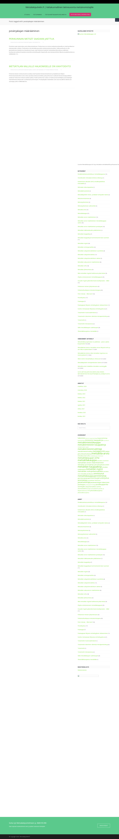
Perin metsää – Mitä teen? (85, 294)
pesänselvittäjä (84, 482)
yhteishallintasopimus (96, 490)
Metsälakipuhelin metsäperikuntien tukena (89, 362)
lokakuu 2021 (81, 401)
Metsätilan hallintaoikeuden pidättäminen (89, 230)
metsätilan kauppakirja (90, 466)
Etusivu (27, 14)
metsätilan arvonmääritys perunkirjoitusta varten (93, 465)
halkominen (81, 438)
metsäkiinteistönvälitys (85, 451)
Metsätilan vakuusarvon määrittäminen (89, 262)
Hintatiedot (104, 825)
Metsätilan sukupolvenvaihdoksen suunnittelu (90, 251)
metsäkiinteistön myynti (83, 447)
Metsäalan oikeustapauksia (85, 187)
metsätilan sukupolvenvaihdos (90, 471)
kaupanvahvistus (81, 440)
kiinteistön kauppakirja (94, 440)
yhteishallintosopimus (83, 492)
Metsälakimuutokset (83, 191)
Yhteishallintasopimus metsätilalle (87, 331)
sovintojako (81, 487)
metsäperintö (99, 451)
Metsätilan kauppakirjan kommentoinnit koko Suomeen (93, 238)
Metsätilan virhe (82, 266)
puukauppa (81, 484)
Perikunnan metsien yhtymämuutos (88, 286)
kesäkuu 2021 (81, 416)
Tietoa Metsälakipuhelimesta (55, 14)
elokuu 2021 (81, 409)
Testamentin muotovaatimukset (87, 312)
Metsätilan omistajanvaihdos (86, 247)
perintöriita (92, 478)
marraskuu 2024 (82, 390)
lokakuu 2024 (81, 394)
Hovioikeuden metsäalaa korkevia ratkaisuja (90, 178)
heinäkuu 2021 (82, 412)
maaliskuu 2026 (82, 386)
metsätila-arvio (100, 453)
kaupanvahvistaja (102, 438)
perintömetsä (100, 475)
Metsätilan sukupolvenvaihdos (86, 254)
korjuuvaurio (106, 440)
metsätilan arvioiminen (103, 460)
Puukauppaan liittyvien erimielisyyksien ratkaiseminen (93, 305)
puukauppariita (102, 484)
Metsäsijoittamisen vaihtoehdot (87, 206)
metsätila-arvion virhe (84, 456)
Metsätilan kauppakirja (84, 234)
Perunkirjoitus (36, 42)
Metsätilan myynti (83, 243)
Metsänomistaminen (83, 198)
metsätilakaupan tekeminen (96, 456)
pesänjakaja (82, 480)
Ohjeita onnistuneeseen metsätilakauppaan (90, 277)
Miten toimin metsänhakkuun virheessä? (89, 359)
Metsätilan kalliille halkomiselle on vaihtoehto (40, 66)
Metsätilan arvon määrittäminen (87, 217)
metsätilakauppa (87, 460)
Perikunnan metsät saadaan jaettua (31, 38)
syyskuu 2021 (81, 405)
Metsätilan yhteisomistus (85, 269)
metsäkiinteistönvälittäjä (90, 448)
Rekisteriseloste (82, 670)
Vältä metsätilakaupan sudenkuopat (88, 327)
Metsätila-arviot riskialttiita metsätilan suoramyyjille (92, 366)
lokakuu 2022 (81, 397)
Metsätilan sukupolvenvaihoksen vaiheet (89, 258)
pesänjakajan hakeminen (94, 480)
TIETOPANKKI (37, 14)
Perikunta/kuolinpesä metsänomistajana (21, 42)
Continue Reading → (16, 57)
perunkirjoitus (103, 478)
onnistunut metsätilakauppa (91, 474)
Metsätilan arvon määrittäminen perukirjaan (90, 226)
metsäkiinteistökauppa (89, 442)
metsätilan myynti (94, 469)
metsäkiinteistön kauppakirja (92, 444)
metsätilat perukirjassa (87, 474)
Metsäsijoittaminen (83, 202)
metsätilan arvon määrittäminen (91, 462)
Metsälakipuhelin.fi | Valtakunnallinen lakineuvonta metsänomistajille (59, 7)
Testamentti (81, 320)
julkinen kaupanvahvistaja (91, 438)
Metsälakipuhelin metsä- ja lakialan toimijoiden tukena (93, 194)
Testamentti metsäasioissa (85, 324)
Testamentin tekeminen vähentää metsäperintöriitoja (93, 316)
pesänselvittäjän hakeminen (99, 482)
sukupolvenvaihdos (90, 486)
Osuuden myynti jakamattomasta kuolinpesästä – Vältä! (93, 281)
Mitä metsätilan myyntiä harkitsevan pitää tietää (91, 273)
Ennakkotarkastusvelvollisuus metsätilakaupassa (91, 174)
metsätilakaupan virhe (88, 457)
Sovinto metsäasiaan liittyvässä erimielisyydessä (45, 69)
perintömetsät (82, 478)
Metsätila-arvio (82, 209)
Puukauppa (81, 301)
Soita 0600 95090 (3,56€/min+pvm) (80, 14)
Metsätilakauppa (82, 213)
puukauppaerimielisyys (90, 484)
